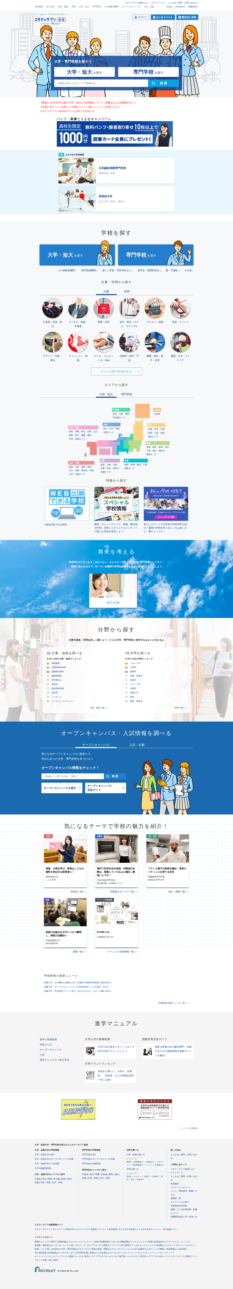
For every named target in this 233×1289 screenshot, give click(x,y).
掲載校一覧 (176, 1198)
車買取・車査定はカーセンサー (49, 1245)
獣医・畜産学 (136, 701)
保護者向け (193, 6)
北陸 (69, 1179)
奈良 (109, 468)
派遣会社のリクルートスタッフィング (171, 1242)
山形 (156, 433)
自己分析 (50, 6)
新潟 (115, 414)
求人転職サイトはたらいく (133, 1245)
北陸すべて (108, 432)
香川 (77, 435)
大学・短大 (84, 6)
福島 (163, 433)
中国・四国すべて (77, 439)
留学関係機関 (88, 270)
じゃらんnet (131, 1249)
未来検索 (39, 6)
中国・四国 (45, 1182)
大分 (71, 470)
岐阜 (127, 464)
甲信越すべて (119, 417)
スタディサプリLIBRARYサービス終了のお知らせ (67, 111)
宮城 (163, 429)
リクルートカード (176, 1256)
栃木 (154, 447)
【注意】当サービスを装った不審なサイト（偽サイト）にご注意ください (80, 106)
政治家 (55, 692)
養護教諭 (56, 663)
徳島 (71, 435)
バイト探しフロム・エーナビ (78, 1245)
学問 (73, 6)
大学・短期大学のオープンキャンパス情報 (54, 1159)
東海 (63, 1179)
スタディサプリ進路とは (135, 3)
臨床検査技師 (58, 688)
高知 (89, 435)
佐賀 (77, 467)
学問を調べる (132, 1169)
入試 (42, 1054)
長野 (127, 414)
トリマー (148, 1165)
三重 (145, 464)
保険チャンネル (76, 1256)
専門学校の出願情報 (91, 1163)
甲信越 (57, 1179)
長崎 (83, 467)
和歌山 (116, 468)
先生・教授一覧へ (177, 891)
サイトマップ (157, 3)
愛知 (139, 464)
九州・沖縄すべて (77, 474)
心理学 (133, 667)
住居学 (146, 1176)
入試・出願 (149, 6)
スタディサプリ (42, 1229)
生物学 (133, 688)
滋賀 (103, 464)
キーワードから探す (180, 1202)
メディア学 (135, 684)
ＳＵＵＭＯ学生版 (126, 1229)
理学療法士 (57, 680)
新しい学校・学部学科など (116, 270)
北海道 (157, 414)
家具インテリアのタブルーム (98, 1256)
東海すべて (130, 468)
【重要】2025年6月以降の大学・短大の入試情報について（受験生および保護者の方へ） (88, 102)
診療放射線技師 (59, 667)
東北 (44, 1179)
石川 (112, 428)
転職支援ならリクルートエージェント (75, 1242)
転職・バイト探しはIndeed (47, 1249)
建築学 (133, 671)
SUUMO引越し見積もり (87, 1253)
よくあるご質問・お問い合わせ (182, 3)
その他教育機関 (111, 6)
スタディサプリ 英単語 (86, 1229)
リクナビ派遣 (146, 1242)
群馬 (161, 447)
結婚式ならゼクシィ (147, 1249)
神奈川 (162, 451)
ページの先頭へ (191, 1128)
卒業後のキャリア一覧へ (123, 891)
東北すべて (153, 436)
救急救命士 (138, 1162)
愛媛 (83, 435)
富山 (105, 428)
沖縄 (91, 470)
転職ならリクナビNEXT (45, 1242)
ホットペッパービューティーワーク (51, 1256)
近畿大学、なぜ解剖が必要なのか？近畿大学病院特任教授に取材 (77, 982)
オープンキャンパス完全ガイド (99, 787)
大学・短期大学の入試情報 (47, 1163)
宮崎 (77, 470)
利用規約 (175, 1183)
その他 (188, 270)
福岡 (71, 467)
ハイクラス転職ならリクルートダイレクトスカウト (170, 1245)
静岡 (133, 464)
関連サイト (191, 1256)
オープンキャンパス (131, 6)
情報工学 (134, 692)
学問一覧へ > (180, 708)
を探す (84, 72)
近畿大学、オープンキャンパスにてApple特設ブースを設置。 (76, 987)
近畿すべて (106, 472)
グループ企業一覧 (43, 1260)
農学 (132, 697)
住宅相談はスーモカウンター (61, 1253)
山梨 (121, 414)
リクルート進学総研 (107, 1229)
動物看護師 (57, 676)
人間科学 (155, 1176)
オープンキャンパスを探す (60, 788)
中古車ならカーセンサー (111, 1253)
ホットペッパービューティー (159, 1253)
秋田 (150, 433)
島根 (77, 431)
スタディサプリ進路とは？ (183, 1169)
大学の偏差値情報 (43, 1168)
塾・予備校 (172, 270)
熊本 (89, 467)
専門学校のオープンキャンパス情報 (98, 1159)
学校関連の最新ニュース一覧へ (172, 1003)
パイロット (57, 697)
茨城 (148, 447)
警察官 (55, 684)
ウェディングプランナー (63, 701)
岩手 (156, 429)
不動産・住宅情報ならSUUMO (172, 1249)
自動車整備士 (138, 1165)
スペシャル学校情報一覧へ (121, 951)
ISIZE (55, 1260)
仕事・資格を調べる (135, 1154)
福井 (118, 428)
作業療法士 (159, 1165)
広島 (89, 431)
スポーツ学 (135, 663)
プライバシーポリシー (181, 1187)
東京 (154, 451)
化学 (132, 1179)
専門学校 (97, 6)
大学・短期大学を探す (45, 1154)
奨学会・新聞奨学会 (148, 270)
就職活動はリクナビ (129, 1242)
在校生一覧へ (78, 891)
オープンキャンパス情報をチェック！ (70, 768)
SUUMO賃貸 (40, 1253)
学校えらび (46, 1044)
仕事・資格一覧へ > (99, 708)
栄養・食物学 (136, 676)
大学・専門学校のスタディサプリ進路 (78, 1249)
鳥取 (71, 431)
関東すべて (151, 454)
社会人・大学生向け (176, 6)
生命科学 (140, 1179)
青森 (150, 429)
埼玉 (167, 447)
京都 (109, 464)
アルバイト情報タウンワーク (106, 1245)
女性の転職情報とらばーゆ (106, 1242)
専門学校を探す (89, 1154)
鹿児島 (84, 470)
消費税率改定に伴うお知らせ (184, 1216)
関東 (50, 1179)
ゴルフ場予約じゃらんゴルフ (126, 1256)
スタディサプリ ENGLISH (62, 1229)
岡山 (83, 431)
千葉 (148, 451)
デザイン (137, 1176)
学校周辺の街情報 (179, 1206)
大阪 (115, 464)
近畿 (37, 1182)
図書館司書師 (58, 671)
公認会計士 (149, 1162)
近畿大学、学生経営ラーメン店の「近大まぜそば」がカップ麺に (77, 991)
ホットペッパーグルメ (134, 1253)
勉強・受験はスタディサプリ (110, 1249)
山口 (95, 431)
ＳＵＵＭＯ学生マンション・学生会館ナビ (155, 1229)
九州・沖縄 (57, 1182)
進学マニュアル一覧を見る (54, 1059)
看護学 (133, 680)
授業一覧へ (79, 951)
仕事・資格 (63, 6)
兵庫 (103, 468)
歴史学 (129, 1176)
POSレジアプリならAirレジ (153, 1256)
